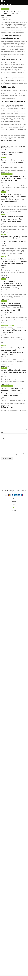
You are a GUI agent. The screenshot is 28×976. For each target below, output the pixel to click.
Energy (3, 234)
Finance (3, 157)
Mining (3, 325)
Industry (4, 301)
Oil (11, 173)
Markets (4, 192)
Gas (2, 386)
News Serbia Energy (6, 173)
